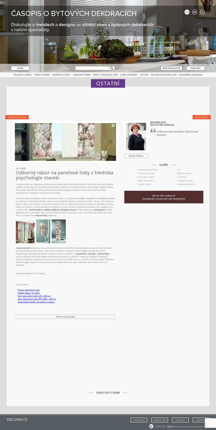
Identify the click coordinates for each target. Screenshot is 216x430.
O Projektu (139, 419)
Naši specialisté (171, 68)
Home (20, 68)
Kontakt (196, 68)
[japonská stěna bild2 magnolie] (25, 242)
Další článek (201, 117)
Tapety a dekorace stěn (105, 74)
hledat (112, 68)
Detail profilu (136, 155)
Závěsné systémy (61, 74)
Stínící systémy (42, 74)
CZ (187, 12)
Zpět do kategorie (65, 316)
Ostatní (144, 74)
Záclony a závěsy (22, 74)
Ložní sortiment (128, 74)
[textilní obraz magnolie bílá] (43, 242)
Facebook (113, 125)
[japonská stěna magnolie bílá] (59, 242)
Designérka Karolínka (191, 74)
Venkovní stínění (81, 74)
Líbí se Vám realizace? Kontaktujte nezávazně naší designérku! (163, 197)
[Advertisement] (108, 103)
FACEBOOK (201, 419)
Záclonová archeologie (164, 74)
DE (194, 12)
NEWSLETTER (159, 419)
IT (202, 12)
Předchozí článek (17, 117)
